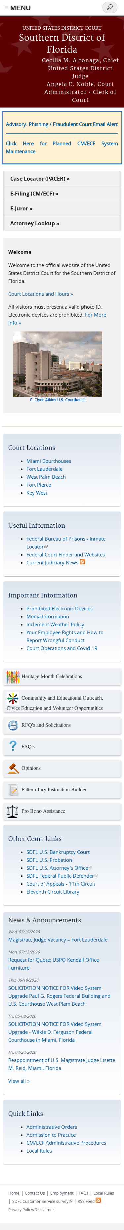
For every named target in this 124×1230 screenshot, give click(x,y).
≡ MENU (17, 8)
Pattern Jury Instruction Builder (54, 788)
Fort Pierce (38, 484)
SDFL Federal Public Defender (62, 875)
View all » (18, 1080)
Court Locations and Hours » (40, 293)
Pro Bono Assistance (43, 810)
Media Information (47, 616)
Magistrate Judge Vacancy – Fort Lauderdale (57, 939)
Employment (61, 1193)
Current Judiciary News (53, 562)
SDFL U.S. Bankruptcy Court (58, 852)
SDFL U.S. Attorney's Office (59, 867)
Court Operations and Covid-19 (62, 648)
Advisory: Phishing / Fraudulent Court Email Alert (62, 124)
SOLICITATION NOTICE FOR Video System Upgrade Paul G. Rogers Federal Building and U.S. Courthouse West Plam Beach (59, 996)
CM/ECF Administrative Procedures (66, 1142)
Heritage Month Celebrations (51, 675)
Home (14, 1193)
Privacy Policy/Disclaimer (31, 1209)
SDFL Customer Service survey (42, 1201)
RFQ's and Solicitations (46, 724)
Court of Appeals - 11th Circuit (60, 883)
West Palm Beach (46, 476)
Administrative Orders (51, 1126)
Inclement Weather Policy (55, 624)
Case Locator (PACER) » (40, 178)
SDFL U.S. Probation (49, 860)
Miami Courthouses (48, 461)
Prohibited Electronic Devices (59, 608)
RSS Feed (87, 1201)
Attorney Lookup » (35, 223)
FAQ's (28, 745)
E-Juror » (21, 208)
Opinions (31, 767)
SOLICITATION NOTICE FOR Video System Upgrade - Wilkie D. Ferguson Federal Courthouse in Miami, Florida (55, 1032)
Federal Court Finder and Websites (65, 554)
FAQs (83, 1193)
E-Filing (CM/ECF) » (34, 193)
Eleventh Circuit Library (52, 891)
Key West (36, 492)
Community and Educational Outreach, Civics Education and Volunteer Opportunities (55, 702)
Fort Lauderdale (44, 468)
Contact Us (35, 1193)
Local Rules (39, 1150)
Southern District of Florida (62, 44)
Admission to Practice (51, 1134)
